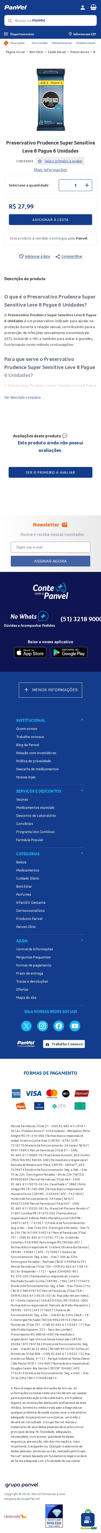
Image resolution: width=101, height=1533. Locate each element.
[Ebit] (54, 1516)
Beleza (21, 862)
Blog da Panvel (27, 744)
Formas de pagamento (33, 965)
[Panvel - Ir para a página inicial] (40, 7)
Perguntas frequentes (33, 957)
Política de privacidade (33, 760)
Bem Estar (36, 52)
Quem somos (26, 728)
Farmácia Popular (29, 839)
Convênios (24, 823)
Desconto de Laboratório (36, 815)
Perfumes (23, 894)
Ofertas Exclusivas (62, 43)
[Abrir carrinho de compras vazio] (93, 7)
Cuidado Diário (27, 878)
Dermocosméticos (30, 910)
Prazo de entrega (29, 973)
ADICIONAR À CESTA (50, 219)
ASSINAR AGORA (50, 561)
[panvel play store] (69, 652)
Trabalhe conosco (30, 736)
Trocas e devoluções (32, 981)
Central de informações (34, 949)
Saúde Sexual (57, 52)
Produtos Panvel (29, 918)
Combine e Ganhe (85, 43)
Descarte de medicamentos (37, 769)
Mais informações (50, 169)
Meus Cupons (17, 43)
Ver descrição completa (22, 397)
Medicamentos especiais (35, 807)
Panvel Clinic (26, 926)
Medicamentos (27, 870)
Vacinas (22, 799)
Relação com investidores (36, 752)
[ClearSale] (15, 1516)
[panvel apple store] (30, 652)
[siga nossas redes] (26, 1025)
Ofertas (22, 989)
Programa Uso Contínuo (35, 831)
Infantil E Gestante (31, 902)
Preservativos (79, 52)
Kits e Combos (39, 43)
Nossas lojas (26, 777)
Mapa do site (26, 997)
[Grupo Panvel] (21, 1484)
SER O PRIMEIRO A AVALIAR (50, 472)
